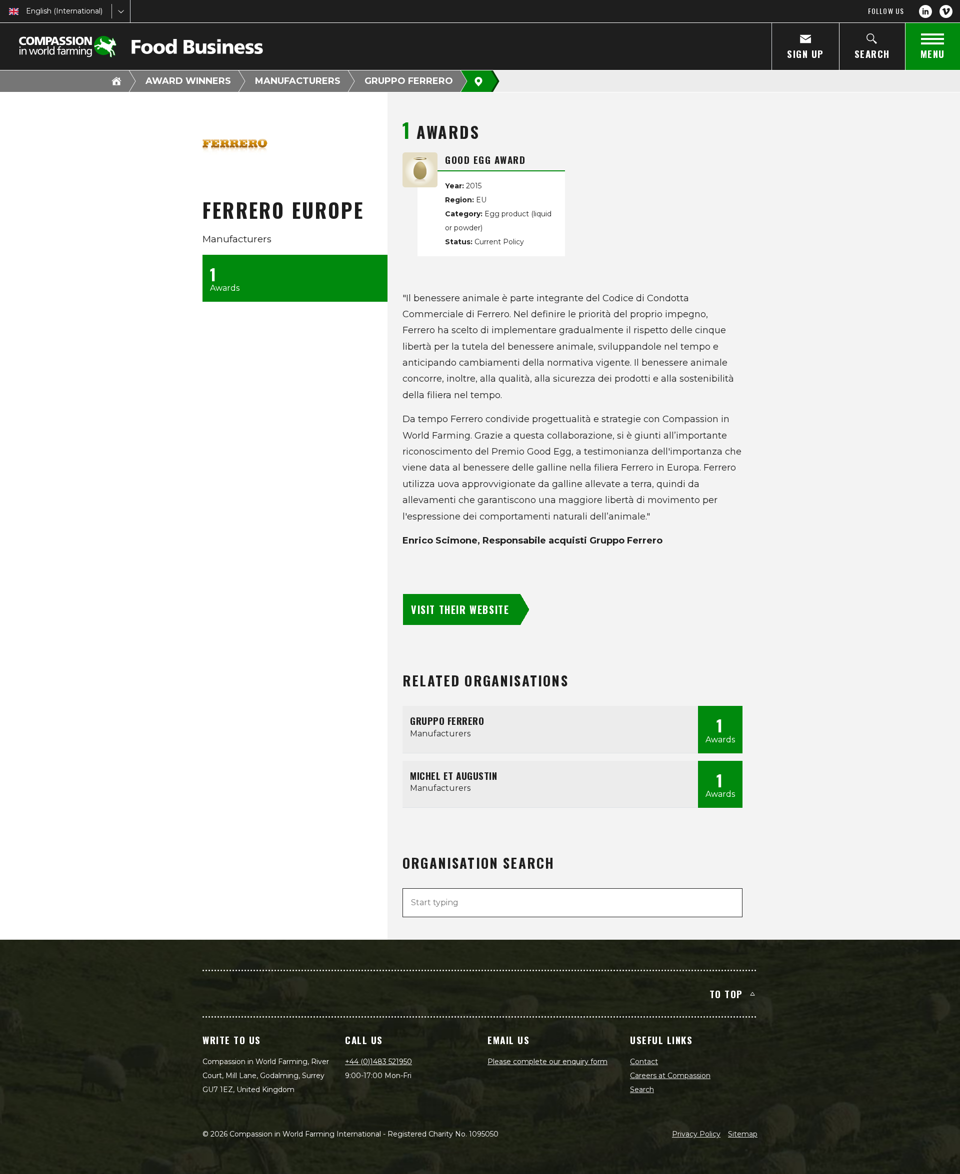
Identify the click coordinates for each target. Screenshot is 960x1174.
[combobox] (27, 11)
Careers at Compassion (670, 1075)
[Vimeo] (946, 11)
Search (642, 1089)
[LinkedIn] (925, 11)
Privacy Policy (696, 1134)
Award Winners (188, 80)
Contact (644, 1061)
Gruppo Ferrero (408, 80)
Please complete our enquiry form (548, 1061)
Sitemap (743, 1134)
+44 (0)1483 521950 (378, 1061)
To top (726, 994)
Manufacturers (297, 80)
